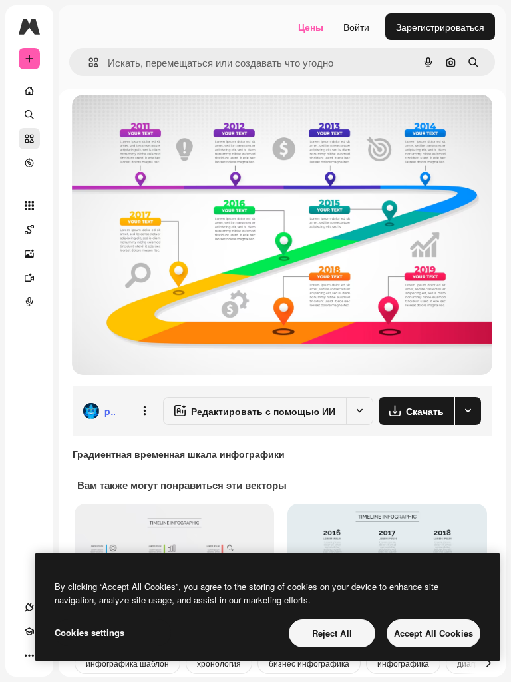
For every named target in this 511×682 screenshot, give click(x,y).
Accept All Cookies (433, 633)
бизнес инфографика (309, 663)
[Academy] (29, 631)
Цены (310, 26)
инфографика (403, 663)
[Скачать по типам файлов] (467, 411)
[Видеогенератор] (29, 277)
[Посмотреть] (29, 162)
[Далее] (488, 663)
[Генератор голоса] (29, 301)
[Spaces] (29, 229)
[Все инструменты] (29, 205)
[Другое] (29, 655)
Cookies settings (89, 632)
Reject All (332, 633)
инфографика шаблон (127, 663)
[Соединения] (29, 607)
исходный (161, 120)
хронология (219, 663)
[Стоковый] (29, 138)
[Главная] (29, 90)
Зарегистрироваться (440, 26)
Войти (356, 26)
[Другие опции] (144, 411)
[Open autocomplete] (88, 62)
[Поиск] (29, 114)
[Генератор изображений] (29, 253)
